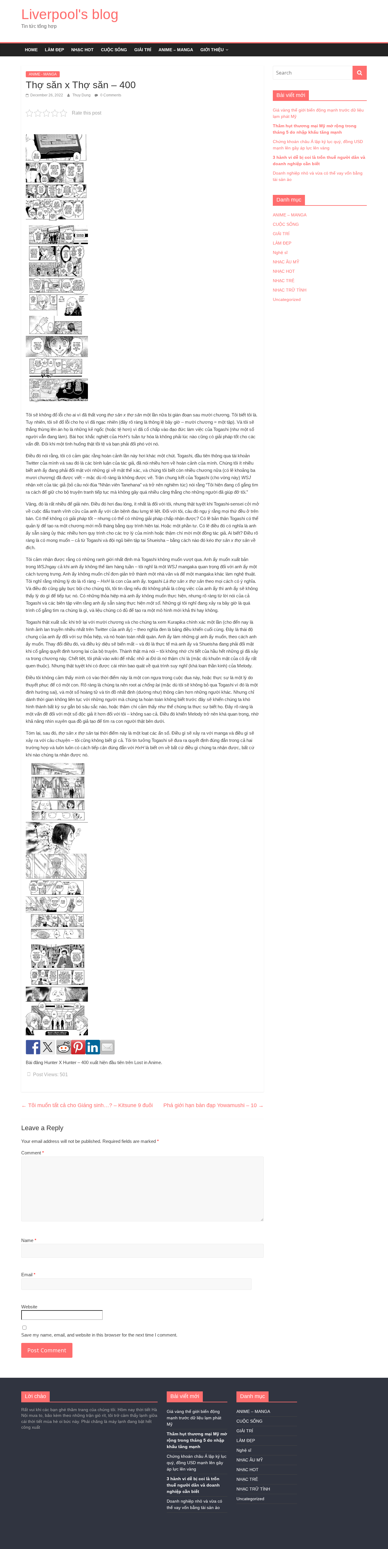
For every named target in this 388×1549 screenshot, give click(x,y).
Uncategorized (287, 299)
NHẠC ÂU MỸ (286, 261)
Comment (32, 1152)
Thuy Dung (82, 95)
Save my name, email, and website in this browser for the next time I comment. (99, 1334)
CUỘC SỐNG (114, 49)
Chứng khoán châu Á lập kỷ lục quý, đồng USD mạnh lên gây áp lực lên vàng (196, 1462)
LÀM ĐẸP (54, 49)
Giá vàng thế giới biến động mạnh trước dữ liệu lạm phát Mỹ (194, 1418)
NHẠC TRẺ (283, 280)
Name (28, 1240)
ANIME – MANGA (176, 49)
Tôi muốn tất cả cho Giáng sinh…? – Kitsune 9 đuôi (87, 1105)
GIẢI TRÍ (142, 49)
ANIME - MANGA (43, 74)
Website (29, 1306)
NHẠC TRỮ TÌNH (289, 290)
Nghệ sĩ (280, 252)
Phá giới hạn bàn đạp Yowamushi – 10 (213, 1105)
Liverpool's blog (70, 14)
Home (31, 49)
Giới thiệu (212, 49)
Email (28, 1274)
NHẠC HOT (82, 49)
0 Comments (110, 95)
